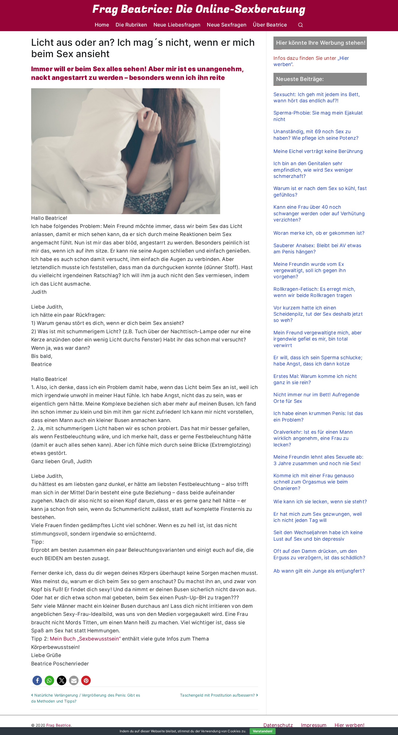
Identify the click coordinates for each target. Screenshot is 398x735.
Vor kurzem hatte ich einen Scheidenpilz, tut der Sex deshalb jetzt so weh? (318, 314)
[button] (37, 680)
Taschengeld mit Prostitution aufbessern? (217, 695)
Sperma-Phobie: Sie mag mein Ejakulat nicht (318, 116)
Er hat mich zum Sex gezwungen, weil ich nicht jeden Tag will (317, 517)
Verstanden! (262, 731)
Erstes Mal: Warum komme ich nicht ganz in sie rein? (315, 379)
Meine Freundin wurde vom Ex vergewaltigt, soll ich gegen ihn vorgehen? (309, 270)
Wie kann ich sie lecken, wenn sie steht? (320, 501)
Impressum (314, 725)
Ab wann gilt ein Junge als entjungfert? (318, 571)
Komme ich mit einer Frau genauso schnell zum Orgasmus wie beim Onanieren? (313, 482)
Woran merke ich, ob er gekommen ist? (318, 233)
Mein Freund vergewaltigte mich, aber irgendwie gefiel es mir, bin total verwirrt (317, 339)
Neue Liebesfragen (177, 25)
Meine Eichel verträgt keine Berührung (318, 151)
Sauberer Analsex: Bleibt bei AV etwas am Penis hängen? (317, 248)
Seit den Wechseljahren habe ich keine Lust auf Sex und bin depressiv (318, 535)
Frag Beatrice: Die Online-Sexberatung (198, 9)
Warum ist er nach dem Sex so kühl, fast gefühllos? (320, 191)
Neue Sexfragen (226, 25)
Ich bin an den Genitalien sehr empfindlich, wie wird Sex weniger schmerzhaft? (313, 170)
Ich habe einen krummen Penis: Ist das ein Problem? (318, 416)
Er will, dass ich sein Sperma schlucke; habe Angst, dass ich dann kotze (317, 361)
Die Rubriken (131, 25)
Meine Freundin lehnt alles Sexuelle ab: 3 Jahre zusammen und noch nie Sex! (318, 460)
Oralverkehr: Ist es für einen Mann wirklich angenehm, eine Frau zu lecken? (313, 438)
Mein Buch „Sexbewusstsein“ (85, 639)
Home (102, 25)
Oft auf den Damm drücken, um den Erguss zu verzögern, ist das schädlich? (319, 554)
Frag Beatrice (58, 725)
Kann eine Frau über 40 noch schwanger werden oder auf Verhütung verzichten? (319, 213)
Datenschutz (278, 725)
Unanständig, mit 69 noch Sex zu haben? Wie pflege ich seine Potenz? (315, 135)
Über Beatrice (270, 25)
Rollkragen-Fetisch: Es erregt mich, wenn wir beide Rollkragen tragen (314, 292)
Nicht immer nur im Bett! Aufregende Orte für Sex (316, 398)
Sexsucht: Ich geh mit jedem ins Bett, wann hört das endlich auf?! (316, 97)
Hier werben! (349, 725)
